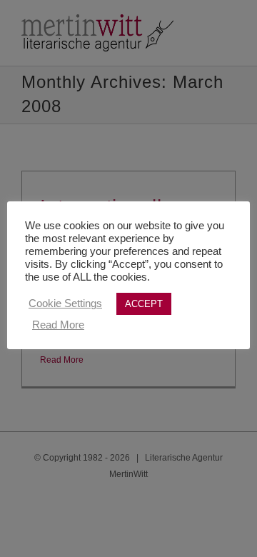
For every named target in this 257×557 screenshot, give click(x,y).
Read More (58, 325)
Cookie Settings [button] (65, 303)
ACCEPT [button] (144, 303)
